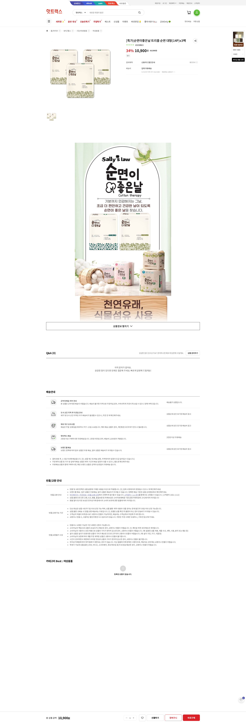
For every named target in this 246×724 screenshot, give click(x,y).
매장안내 (189, 3)
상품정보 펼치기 (121, 326)
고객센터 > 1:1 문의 (131, 495)
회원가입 (158, 3)
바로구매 (191, 717)
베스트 (108, 21)
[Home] (47, 31)
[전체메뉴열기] (49, 21)
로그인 (165, 3)
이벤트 (125, 21)
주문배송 (181, 3)
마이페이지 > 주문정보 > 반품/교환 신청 (84, 495)
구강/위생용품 (81, 30)
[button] (195, 40)
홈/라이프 (54, 30)
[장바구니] (189, 12)
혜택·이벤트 (236, 50)
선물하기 (155, 717)
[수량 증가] (133, 718)
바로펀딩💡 (136, 21)
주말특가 (97, 21)
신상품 (116, 21)
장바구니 (173, 717)
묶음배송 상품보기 (167, 72)
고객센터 (197, 3)
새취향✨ (60, 21)
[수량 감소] (126, 718)
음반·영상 (72, 21)
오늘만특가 (85, 21)
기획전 (235, 54)
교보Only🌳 (165, 21)
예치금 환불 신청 (238, 60)
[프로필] (197, 12)
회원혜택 (172, 3)
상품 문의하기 (193, 353)
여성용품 (96, 30)
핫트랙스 (79, 12)
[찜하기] (142, 718)
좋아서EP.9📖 (150, 21)
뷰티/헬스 (67, 30)
